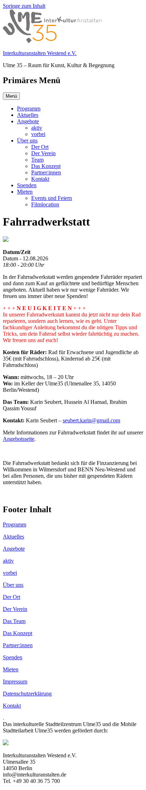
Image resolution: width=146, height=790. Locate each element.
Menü (11, 96)
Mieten (25, 192)
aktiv (36, 128)
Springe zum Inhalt (24, 6)
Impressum (15, 681)
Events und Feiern (51, 198)
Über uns (27, 140)
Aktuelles (27, 115)
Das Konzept (46, 166)
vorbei (38, 134)
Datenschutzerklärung (27, 694)
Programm (28, 108)
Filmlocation (45, 204)
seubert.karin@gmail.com (91, 420)
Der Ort (40, 147)
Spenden (26, 185)
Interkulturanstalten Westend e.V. (40, 53)
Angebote (28, 121)
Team (37, 160)
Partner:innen (46, 172)
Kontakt (40, 179)
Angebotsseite (18, 439)
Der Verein (43, 153)
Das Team (14, 621)
